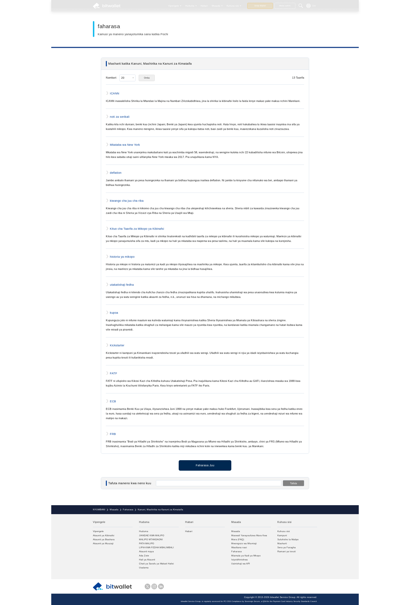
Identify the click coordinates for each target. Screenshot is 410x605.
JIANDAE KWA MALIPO (151, 535)
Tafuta (293, 483)
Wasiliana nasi (239, 547)
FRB (113, 434)
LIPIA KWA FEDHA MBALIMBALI (156, 547)
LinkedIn (161, 586)
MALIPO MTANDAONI (151, 539)
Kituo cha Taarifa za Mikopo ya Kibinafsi (137, 228)
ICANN (114, 93)
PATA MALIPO (146, 543)
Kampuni (282, 535)
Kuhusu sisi (233, 5)
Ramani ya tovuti (286, 551)
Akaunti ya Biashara (104, 539)
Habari (204, 5)
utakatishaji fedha (122, 284)
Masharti (282, 543)
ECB (113, 401)
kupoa (114, 312)
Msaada (216, 5)
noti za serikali (119, 116)
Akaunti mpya (146, 551)
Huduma (189, 5)
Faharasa (236, 551)
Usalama (144, 567)
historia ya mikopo (122, 256)
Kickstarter (117, 345)
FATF (113, 373)
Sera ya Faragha (286, 547)
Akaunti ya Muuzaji (103, 543)
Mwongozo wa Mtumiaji (244, 543)
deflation (116, 172)
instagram (154, 586)
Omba (147, 78)
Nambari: (111, 77)
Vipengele (173, 5)
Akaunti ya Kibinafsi (103, 535)
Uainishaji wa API (240, 563)
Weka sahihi (285, 6)
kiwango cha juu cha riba (127, 200)
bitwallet (106, 6)
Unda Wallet (260, 6)
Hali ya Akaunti (147, 559)
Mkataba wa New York (125, 144)
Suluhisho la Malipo (288, 539)
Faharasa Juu (205, 465)
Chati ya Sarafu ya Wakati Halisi (156, 563)
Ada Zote (144, 555)
